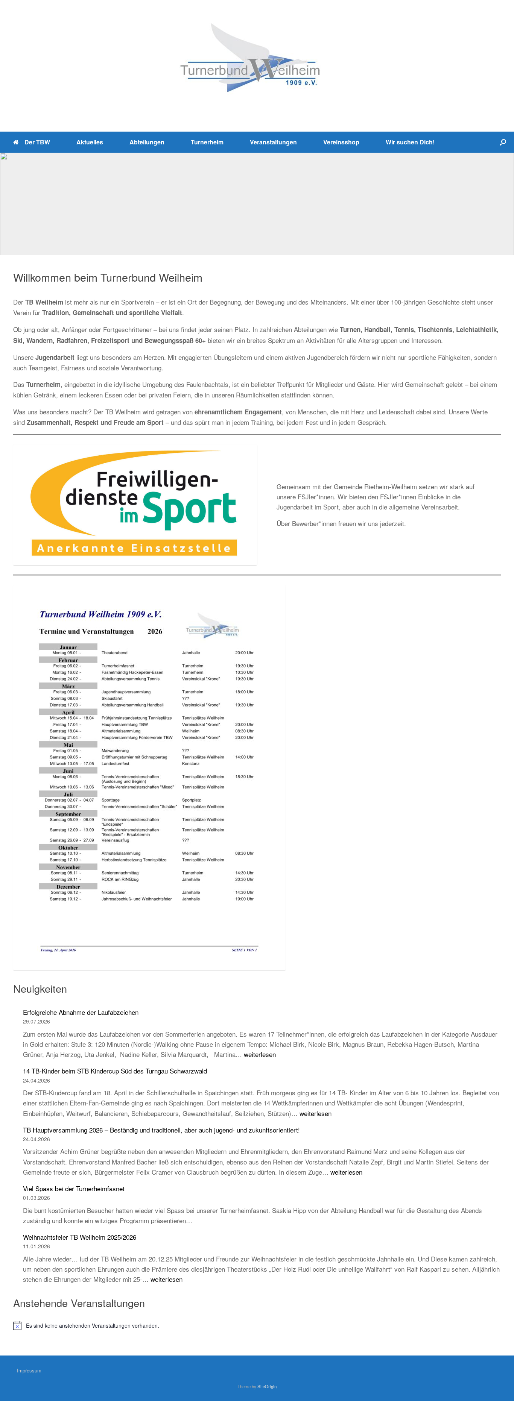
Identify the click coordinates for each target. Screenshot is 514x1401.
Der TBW (37, 142)
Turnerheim (207, 142)
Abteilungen (146, 142)
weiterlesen (260, 1054)
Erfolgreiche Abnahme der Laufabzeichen (80, 1012)
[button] (503, 142)
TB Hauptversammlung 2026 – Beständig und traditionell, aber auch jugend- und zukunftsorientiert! (161, 1129)
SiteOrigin (267, 1386)
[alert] (257, 1325)
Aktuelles (89, 142)
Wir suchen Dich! (410, 142)
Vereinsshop (341, 142)
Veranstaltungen (273, 142)
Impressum (29, 1370)
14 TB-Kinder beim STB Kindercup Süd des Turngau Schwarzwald (115, 1070)
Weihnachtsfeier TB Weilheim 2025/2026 (79, 1237)
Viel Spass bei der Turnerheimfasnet (74, 1188)
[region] (257, 204)
